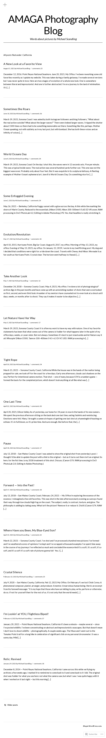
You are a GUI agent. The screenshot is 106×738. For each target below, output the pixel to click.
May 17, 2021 (8, 239)
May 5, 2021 (7, 323)
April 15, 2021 (8, 535)
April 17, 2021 (8, 490)
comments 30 (36, 406)
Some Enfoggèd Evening (18, 196)
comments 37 (39, 618)
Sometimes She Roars (16, 109)
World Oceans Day (15, 154)
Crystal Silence (12, 572)
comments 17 (35, 323)
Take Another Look (15, 276)
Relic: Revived (12, 659)
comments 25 (37, 68)
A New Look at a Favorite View (22, 63)
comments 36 (36, 114)
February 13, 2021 (10, 577)
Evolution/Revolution (16, 234)
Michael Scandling (23, 68)
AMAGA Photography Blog (53, 24)
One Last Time (12, 401)
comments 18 (36, 239)
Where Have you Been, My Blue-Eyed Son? (29, 530)
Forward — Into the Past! (18, 485)
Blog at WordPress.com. (92, 726)
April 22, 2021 (8, 406)
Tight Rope (10, 359)
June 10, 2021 (8, 114)
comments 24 (36, 159)
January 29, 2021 (9, 664)
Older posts (12, 705)
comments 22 (36, 535)
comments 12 (35, 281)
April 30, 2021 (8, 364)
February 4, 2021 (9, 618)
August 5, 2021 (8, 68)
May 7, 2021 (7, 281)
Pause (7, 443)
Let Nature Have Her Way (19, 318)
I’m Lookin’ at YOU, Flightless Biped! (26, 614)
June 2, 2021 (8, 200)
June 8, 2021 (8, 159)
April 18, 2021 (8, 448)
